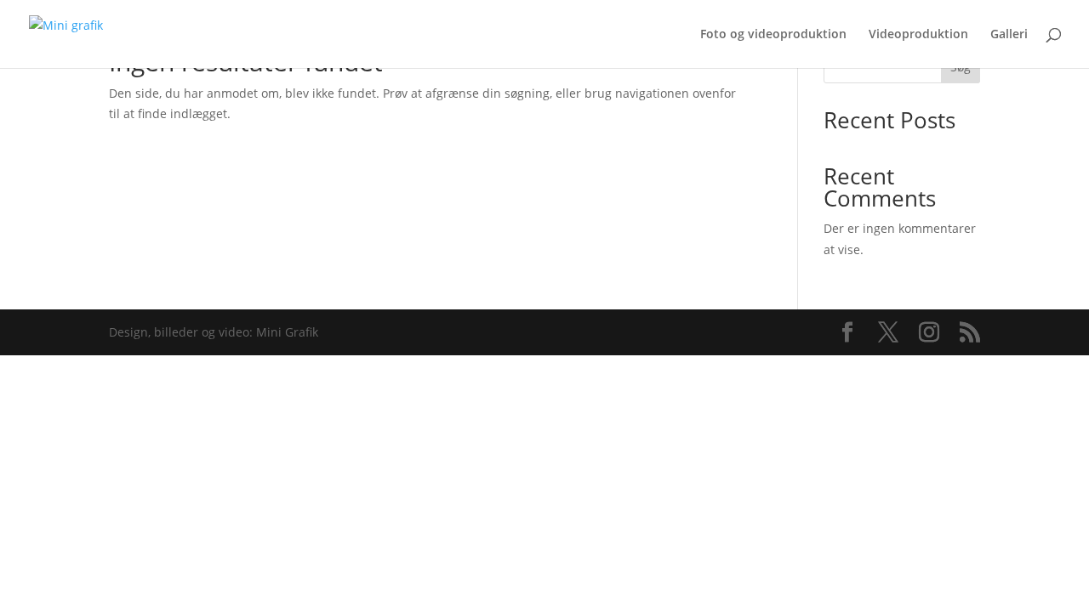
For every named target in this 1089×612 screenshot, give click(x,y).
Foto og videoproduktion (773, 35)
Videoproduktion (918, 35)
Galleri (1009, 35)
